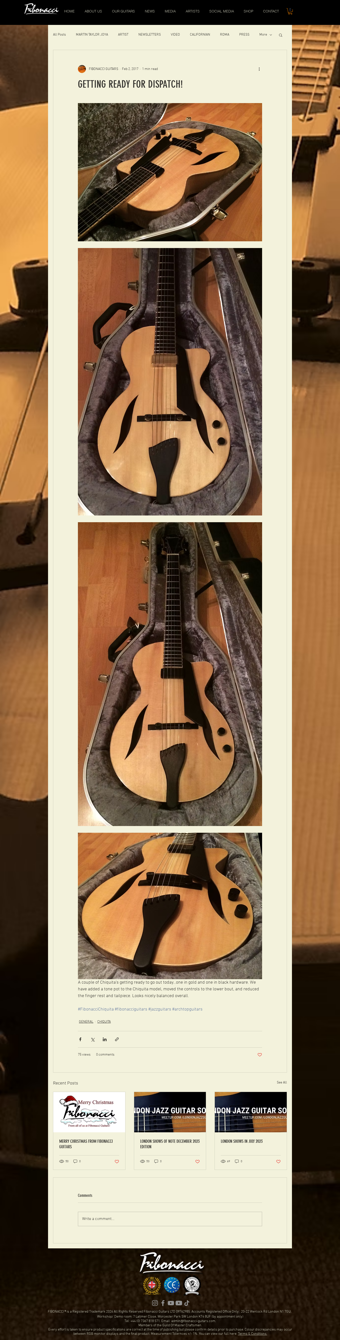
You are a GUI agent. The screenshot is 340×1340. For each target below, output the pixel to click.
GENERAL (86, 1022)
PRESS (244, 35)
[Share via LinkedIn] (104, 1039)
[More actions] (259, 69)
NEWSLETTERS (149, 35)
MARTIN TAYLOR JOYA (92, 35)
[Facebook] (163, 1303)
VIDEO (175, 35)
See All (282, 1083)
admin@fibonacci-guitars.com (193, 1321)
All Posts (59, 35)
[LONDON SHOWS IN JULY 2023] (251, 1112)
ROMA (224, 35)
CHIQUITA (104, 1022)
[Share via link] (116, 1039)
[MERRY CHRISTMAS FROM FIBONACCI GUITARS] (89, 1112)
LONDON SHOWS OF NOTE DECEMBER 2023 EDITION (170, 1144)
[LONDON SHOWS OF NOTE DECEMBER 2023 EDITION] (170, 1112)
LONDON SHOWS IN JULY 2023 (242, 1141)
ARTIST (123, 35)
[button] (290, 11)
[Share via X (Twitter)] (92, 1039)
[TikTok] (187, 1303)
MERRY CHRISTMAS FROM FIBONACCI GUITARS (86, 1144)
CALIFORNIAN (200, 35)
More (263, 35)
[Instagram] (155, 1303)
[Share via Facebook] (80, 1039)
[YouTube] (171, 1303)
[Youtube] (179, 1303)
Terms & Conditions (252, 1334)
